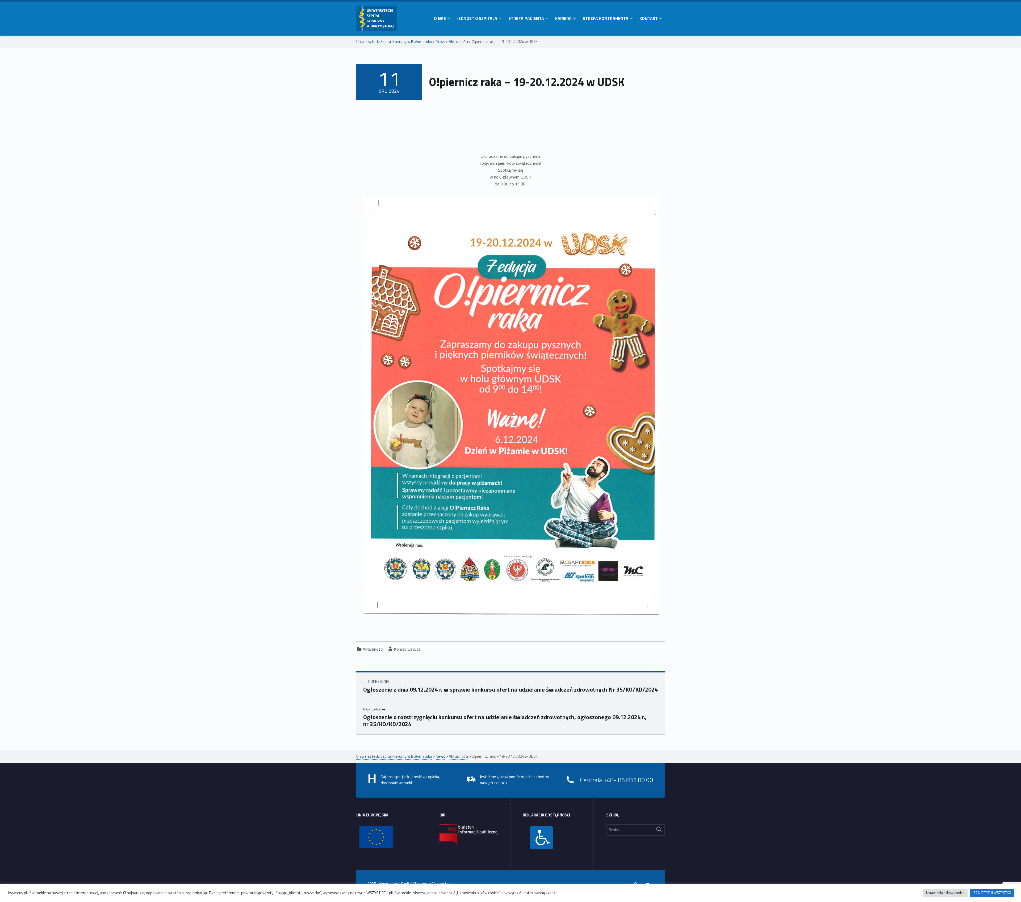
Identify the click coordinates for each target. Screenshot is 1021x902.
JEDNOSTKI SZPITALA (477, 18)
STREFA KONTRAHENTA (605, 18)
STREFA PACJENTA (526, 18)
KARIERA (563, 18)
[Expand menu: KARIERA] (574, 18)
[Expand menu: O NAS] (448, 18)
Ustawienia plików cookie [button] (945, 892)
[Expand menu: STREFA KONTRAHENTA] (631, 18)
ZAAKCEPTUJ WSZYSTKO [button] (992, 892)
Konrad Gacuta (407, 649)
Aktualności (373, 649)
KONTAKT (648, 18)
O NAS (440, 18)
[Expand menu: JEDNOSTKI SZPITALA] (500, 18)
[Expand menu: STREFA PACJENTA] (547, 18)
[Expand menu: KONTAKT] (660, 18)
